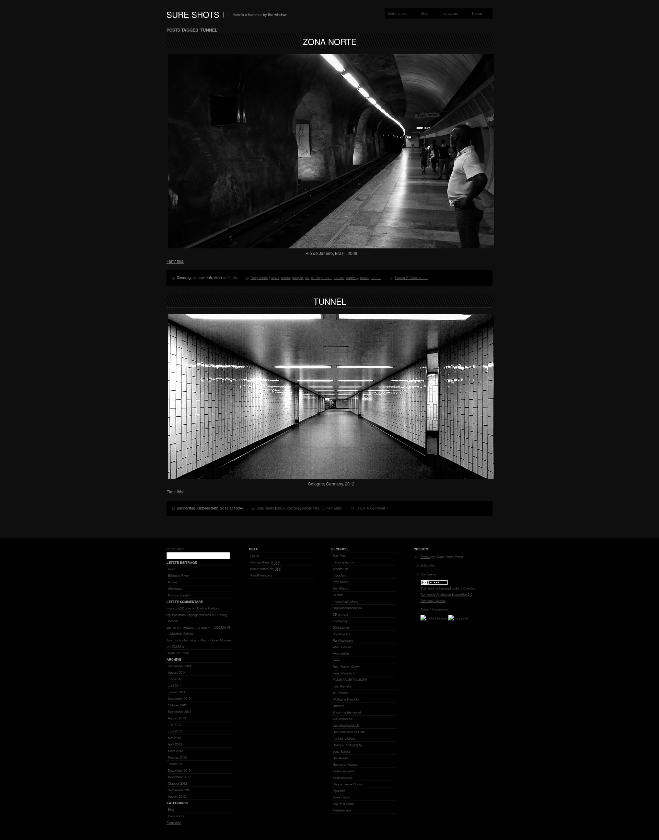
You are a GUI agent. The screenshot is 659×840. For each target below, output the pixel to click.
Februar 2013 (177, 757)
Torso (185, 652)
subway (352, 277)
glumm (171, 627)
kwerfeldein (341, 653)
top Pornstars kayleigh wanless (188, 614)
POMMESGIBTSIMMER (350, 679)
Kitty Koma (340, 581)
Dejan (170, 652)
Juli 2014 (174, 678)
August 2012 (177, 796)
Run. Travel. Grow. (346, 666)
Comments (428, 574)
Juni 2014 (175, 685)
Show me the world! (347, 712)
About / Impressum (434, 609)
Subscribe (427, 565)
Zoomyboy (340, 620)
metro (285, 277)
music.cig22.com (178, 608)
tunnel (376, 277)
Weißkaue (175, 588)
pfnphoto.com (342, 777)
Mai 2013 (174, 737)
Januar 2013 (176, 763)
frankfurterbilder (344, 738)
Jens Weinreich (344, 673)
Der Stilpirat (341, 588)
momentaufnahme (345, 601)
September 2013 (179, 711)
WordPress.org (260, 575)
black (281, 508)
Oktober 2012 (177, 783)
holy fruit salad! (344, 803)
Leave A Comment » (411, 277)
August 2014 (177, 672)
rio (307, 277)
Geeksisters (341, 627)
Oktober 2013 (177, 705)
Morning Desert (179, 595)
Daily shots (397, 13)
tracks (364, 277)
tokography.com (344, 562)
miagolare (339, 575)
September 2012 (179, 789)
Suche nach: (176, 549)
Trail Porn (339, 555)
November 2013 (179, 698)
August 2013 (177, 718)
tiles (316, 508)
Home (477, 13)
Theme (425, 556)
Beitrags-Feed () (265, 562)
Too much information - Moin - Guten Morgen (198, 640)
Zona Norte (330, 41)
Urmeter (338, 705)
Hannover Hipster (345, 764)
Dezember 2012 (179, 770)
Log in (254, 555)
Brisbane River (178, 575)
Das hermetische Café (349, 731)
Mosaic (173, 582)
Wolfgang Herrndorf (346, 699)
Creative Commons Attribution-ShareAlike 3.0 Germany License (447, 594)
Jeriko (337, 660)
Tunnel (329, 301)
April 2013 (175, 744)
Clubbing (178, 646)
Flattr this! (175, 261)
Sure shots (192, 14)
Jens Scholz (341, 751)
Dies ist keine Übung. (348, 784)
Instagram (449, 13)
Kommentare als (265, 568)
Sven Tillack (341, 797)
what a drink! (342, 647)
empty (306, 508)
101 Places (340, 692)
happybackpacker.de (347, 607)
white (338, 508)
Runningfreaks (343, 640)
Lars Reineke (342, 686)
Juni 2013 (175, 731)
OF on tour (340, 614)
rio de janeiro (321, 277)
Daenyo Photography (347, 744)
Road (171, 569)
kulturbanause (342, 718)
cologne (293, 508)
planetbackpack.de (346, 725)
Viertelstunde (342, 810)
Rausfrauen (341, 757)
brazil (275, 277)
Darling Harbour (208, 608)
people (297, 277)
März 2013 (175, 750)
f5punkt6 (339, 790)
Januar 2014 (176, 692)
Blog (424, 13)
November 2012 (179, 776)
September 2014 (179, 665)
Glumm (338, 594)
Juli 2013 (174, 724)
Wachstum (340, 568)
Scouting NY (341, 633)
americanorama (344, 771)
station (339, 277)
